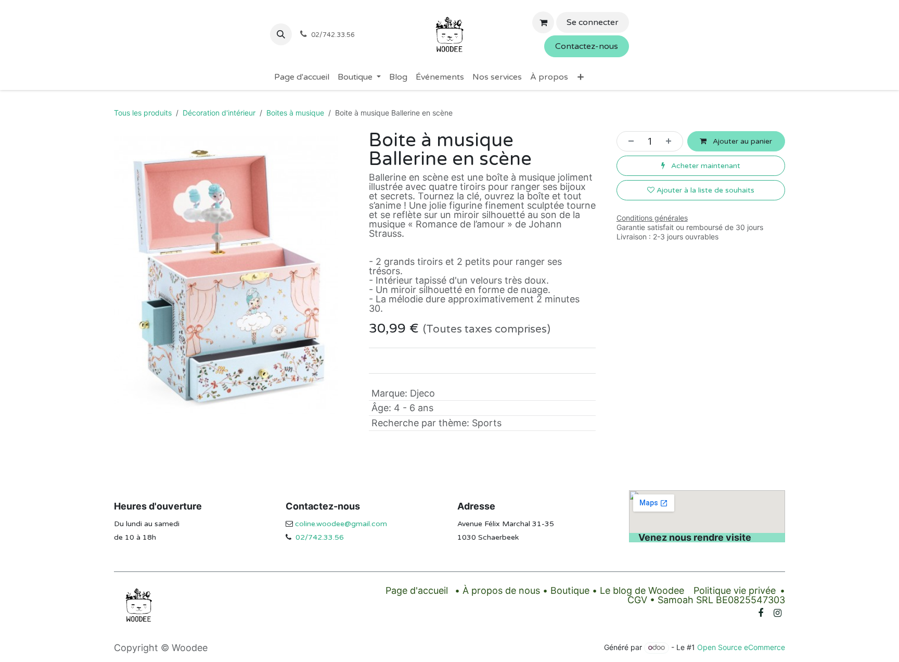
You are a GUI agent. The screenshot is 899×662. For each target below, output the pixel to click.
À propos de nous (501, 590)
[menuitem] (301, 77)
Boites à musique (295, 112)
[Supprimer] (628, 141)
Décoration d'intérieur (219, 112)
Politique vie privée (734, 590)
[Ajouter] (672, 141)
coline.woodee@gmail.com (341, 523)
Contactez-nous (586, 46)
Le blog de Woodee (642, 590)
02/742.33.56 (320, 537)
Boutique (569, 590)
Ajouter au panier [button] (741, 141)
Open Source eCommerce (741, 647)
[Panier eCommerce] (543, 22)
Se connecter (593, 22)
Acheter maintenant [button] (704, 165)
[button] (281, 34)
